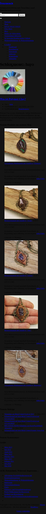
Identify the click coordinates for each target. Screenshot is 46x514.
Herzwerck (6, 3)
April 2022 (8, 452)
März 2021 (8, 459)
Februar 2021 (9, 461)
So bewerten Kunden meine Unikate (17, 38)
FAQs (6, 487)
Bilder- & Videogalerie (12, 33)
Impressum (8, 482)
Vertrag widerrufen (23, 511)
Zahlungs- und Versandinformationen (17, 489)
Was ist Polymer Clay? (13, 99)
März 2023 (8, 447)
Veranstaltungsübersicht (12, 36)
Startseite (7, 22)
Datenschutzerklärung (12, 485)
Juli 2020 (7, 463)
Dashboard (13, 47)
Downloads (13, 51)
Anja (11, 104)
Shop (6, 24)
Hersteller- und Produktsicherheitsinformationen (21, 496)
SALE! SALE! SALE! (12, 26)
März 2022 (8, 454)
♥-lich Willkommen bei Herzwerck (16, 492)
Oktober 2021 (9, 456)
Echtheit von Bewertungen (13, 494)
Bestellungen (13, 49)
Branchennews (24, 109)
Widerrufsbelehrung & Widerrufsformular (19, 40)
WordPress (34, 507)
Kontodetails (13, 56)
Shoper (42, 504)
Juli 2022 (7, 449)
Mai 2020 (7, 466)
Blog (6, 31)
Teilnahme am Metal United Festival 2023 (19, 414)
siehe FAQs (40, 178)
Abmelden (12, 58)
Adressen (12, 54)
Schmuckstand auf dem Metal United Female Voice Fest (24, 430)
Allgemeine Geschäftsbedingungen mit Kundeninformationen (18, 476)
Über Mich (8, 29)
